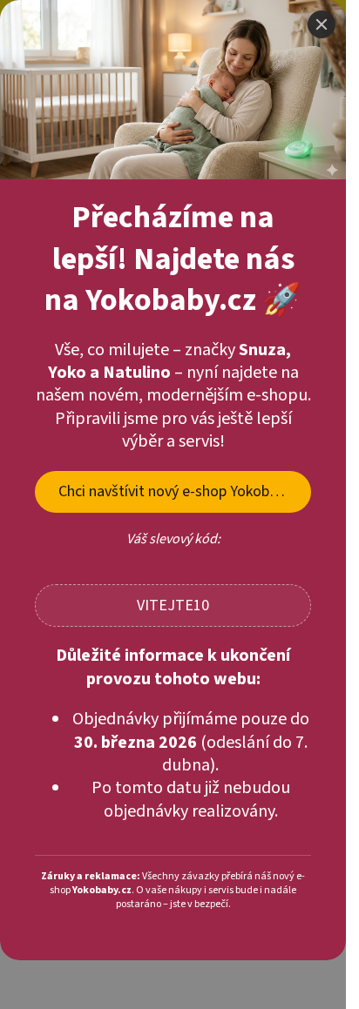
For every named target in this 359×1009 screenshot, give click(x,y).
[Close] (321, 52)
